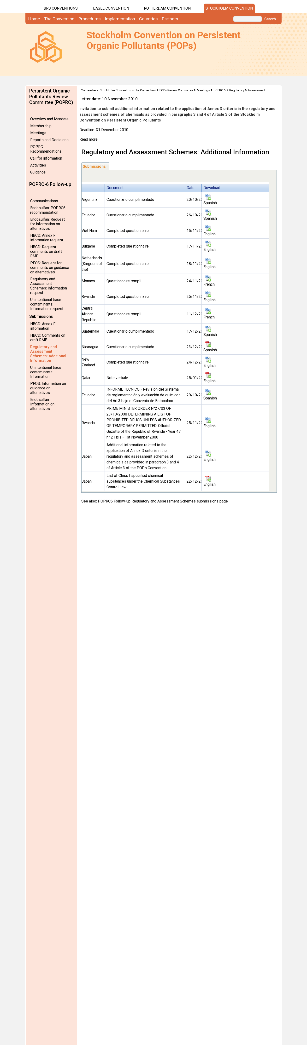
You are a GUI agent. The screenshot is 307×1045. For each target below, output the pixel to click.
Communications (44, 201)
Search (270, 19)
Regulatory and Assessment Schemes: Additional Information (48, 354)
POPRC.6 (219, 90)
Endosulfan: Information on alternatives (42, 404)
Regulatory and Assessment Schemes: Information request (48, 286)
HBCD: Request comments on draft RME (46, 251)
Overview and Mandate (49, 119)
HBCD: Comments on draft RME (47, 337)
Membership (41, 126)
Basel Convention (111, 8)
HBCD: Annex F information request (46, 237)
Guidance (38, 172)
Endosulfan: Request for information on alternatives (47, 224)
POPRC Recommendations (46, 149)
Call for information (46, 158)
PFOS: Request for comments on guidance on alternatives (49, 267)
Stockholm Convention (229, 8)
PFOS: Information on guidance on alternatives (48, 388)
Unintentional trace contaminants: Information (45, 372)
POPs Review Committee (176, 90)
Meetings (38, 133)
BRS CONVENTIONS (61, 8)
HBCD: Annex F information (42, 326)
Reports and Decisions (49, 140)
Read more (88, 139)
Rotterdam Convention (167, 8)
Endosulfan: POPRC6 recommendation (47, 210)
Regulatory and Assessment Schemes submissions (174, 501)
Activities (38, 165)
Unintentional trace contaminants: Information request (46, 304)
